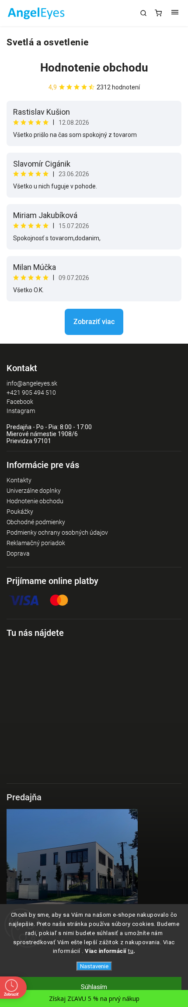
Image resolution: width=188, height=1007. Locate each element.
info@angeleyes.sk (32, 383)
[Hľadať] (143, 13)
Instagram (21, 410)
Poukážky (20, 511)
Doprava (18, 553)
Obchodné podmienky (36, 522)
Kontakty (19, 480)
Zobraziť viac (94, 321)
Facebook (20, 401)
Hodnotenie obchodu (94, 67)
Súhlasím (94, 987)
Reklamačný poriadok (36, 542)
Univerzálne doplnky (34, 490)
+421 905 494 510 (31, 392)
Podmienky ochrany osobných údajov (57, 532)
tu (130, 951)
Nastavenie (94, 966)
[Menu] (175, 13)
